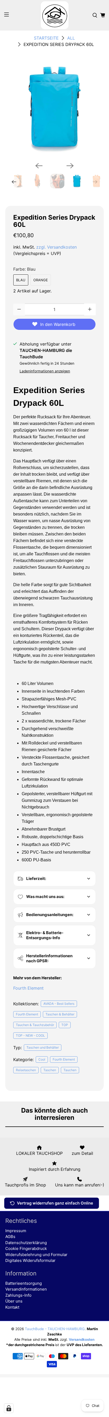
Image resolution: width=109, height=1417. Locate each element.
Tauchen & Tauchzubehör (35, 1025)
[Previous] (39, 166)
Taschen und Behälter (42, 1047)
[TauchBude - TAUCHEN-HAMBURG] (54, 15)
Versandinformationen (26, 1289)
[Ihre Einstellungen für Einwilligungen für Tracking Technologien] (8, 1408)
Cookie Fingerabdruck (26, 1248)
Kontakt (12, 1307)
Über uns (13, 1301)
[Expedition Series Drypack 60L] (54, 108)
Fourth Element (28, 988)
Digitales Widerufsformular (30, 1260)
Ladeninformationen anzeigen (45, 371)
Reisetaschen (26, 1070)
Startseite (46, 38)
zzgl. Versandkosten (56, 247)
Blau (20, 280)
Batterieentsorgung (23, 1283)
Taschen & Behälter (60, 1014)
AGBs (10, 1236)
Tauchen (69, 1070)
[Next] (70, 166)
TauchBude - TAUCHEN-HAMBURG (55, 1329)
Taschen (49, 1070)
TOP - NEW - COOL (30, 1035)
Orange (40, 280)
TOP (64, 1025)
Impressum (15, 1230)
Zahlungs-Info (18, 1295)
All (71, 38)
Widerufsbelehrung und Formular (36, 1254)
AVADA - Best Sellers (58, 1004)
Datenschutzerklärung (26, 1242)
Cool (41, 1059)
